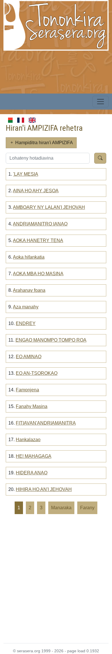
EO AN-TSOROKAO (36, 373)
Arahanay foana (29, 290)
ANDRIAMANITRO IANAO (40, 223)
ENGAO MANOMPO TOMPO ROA (51, 340)
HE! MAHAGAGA (33, 456)
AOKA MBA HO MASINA (38, 273)
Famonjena (27, 389)
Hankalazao (28, 439)
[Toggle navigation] (100, 101)
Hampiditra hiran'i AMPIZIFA (43, 142)
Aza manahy (25, 306)
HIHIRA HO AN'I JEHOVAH (44, 489)
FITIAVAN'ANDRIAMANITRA (46, 423)
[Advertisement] (56, 578)
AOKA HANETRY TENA (38, 240)
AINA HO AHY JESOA (36, 190)
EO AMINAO (28, 356)
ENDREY (26, 323)
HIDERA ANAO (31, 472)
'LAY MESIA (25, 174)
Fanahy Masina (31, 406)
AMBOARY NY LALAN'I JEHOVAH (49, 207)
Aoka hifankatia (29, 257)
